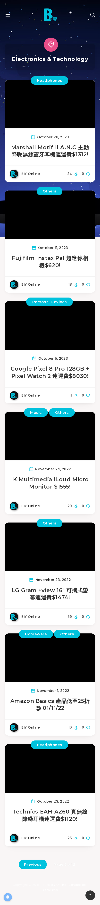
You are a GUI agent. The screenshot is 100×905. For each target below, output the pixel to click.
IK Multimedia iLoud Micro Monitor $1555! (50, 483)
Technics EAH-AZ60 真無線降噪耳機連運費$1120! (50, 815)
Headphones (49, 80)
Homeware (36, 634)
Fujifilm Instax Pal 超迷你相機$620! (50, 262)
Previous (33, 864)
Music (36, 412)
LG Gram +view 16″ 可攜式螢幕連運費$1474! (50, 594)
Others (49, 191)
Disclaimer (50, 890)
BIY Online (58, 885)
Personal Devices (49, 301)
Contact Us (77, 885)
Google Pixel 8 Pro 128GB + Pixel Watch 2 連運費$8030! (50, 372)
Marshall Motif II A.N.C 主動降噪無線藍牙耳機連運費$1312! (50, 151)
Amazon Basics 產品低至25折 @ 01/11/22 (50, 705)
